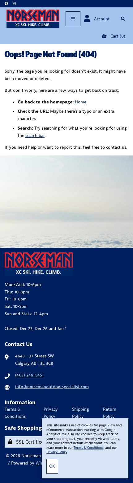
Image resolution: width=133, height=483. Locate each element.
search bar (35, 135)
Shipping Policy (80, 413)
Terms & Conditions (15, 413)
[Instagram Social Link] (14, 3)
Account (101, 18)
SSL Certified (29, 442)
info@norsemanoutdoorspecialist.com (52, 386)
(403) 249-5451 (29, 374)
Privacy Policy (51, 413)
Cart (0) (116, 36)
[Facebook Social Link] (6, 3)
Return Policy (109, 413)
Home (80, 101)
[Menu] (73, 18)
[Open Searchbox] (123, 19)
